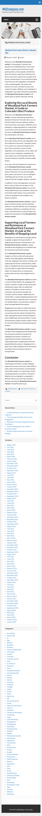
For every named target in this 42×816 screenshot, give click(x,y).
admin (22, 57)
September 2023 (12, 524)
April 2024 (10, 508)
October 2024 (12, 494)
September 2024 (12, 496)
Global (9, 689)
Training (9, 789)
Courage (30, 809)
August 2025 (11, 473)
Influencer (10, 710)
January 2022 (11, 571)
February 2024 (12, 512)
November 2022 (12, 547)
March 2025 (11, 482)
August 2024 (11, 498)
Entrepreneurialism (13, 671)
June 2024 (10, 503)
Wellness (10, 792)
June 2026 (10, 449)
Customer (10, 657)
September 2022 (12, 552)
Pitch (8, 745)
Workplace (10, 794)
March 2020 (11, 617)
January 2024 (11, 515)
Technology (10, 782)
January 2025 (11, 487)
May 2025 (10, 480)
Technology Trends (13, 785)
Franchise (10, 682)
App (8, 640)
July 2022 (10, 557)
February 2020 (12, 620)
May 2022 (10, 561)
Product (9, 752)
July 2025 (10, 475)
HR (8, 698)
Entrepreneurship (13, 673)
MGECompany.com (13, 9)
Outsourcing (11, 743)
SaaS (8, 766)
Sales (8, 768)
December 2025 (12, 463)
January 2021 (11, 599)
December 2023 (12, 517)
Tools (8, 787)
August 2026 (11, 445)
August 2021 (11, 582)
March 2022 (11, 566)
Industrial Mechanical (14, 705)
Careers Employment (14, 650)
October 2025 (12, 468)
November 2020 (12, 603)
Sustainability (11, 778)
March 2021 (11, 594)
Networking (11, 738)
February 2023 (12, 540)
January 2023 (11, 543)
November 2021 (12, 575)
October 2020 (12, 606)
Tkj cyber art (4, 815)
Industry (10, 708)
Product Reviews (12, 754)
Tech (8, 780)
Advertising (11, 636)
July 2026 (10, 447)
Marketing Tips (12, 729)
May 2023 (10, 533)
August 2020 (11, 610)
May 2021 (10, 589)
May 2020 (10, 612)
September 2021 (12, 580)
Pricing (9, 750)
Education (10, 666)
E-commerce (11, 663)
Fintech (9, 680)
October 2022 (12, 550)
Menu (6, 19)
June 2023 (10, 531)
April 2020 (10, 615)
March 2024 (11, 510)
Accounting (10, 633)
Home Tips (10, 696)
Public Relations (12, 759)
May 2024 (10, 505)
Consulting (10, 652)
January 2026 (11, 461)
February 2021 (12, 596)
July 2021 (10, 585)
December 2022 (12, 545)
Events (9, 675)
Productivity (11, 757)
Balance (9, 643)
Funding (9, 687)
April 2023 (10, 536)
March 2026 (11, 456)
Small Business (12, 389)
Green (9, 694)
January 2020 (11, 622)
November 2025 (12, 466)
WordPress (20, 809)
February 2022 (12, 568)
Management (11, 722)
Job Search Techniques (14, 712)
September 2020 (12, 608)
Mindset (10, 731)
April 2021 (10, 592)
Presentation (11, 747)
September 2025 (12, 470)
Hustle (9, 703)
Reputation (10, 764)
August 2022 (11, 554)
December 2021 (12, 573)
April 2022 (10, 564)
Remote (9, 761)
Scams (9, 771)
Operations (11, 740)
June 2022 (10, 559)
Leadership (10, 715)
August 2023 (11, 526)
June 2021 (10, 587)
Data (8, 661)
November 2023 (12, 519)
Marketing (10, 726)
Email (9, 668)
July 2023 (10, 529)
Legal (9, 717)
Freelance (10, 685)
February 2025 (12, 484)
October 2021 (12, 578)
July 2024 (10, 501)
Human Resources (13, 701)
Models (9, 733)
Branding (10, 645)
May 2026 (10, 452)
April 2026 (10, 454)
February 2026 (12, 459)
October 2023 (12, 522)
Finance (9, 677)
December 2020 (12, 601)
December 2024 (12, 489)
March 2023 (11, 538)
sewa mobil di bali (15, 815)
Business (10, 647)
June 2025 (10, 477)
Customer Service (13, 659)
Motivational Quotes (14, 736)
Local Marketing (12, 719)
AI (7, 638)
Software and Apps (13, 775)
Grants (9, 691)
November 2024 (12, 491)
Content (9, 654)
